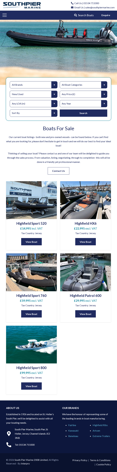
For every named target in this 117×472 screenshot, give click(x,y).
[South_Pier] (21, 5)
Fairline (72, 425)
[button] (4, 15)
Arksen (96, 430)
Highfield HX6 (86, 223)
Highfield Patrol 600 (85, 296)
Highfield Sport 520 (31, 223)
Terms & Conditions (100, 460)
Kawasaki (73, 430)
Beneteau (73, 436)
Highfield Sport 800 (31, 368)
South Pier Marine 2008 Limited (31, 459)
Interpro (25, 463)
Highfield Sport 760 (31, 296)
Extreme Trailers (101, 436)
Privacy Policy (79, 460)
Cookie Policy (103, 464)
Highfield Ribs (100, 425)
